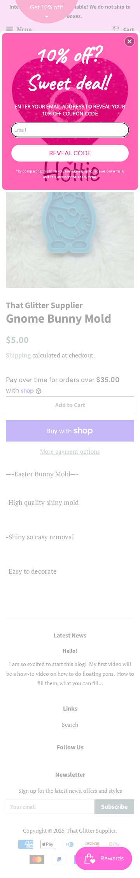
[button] (129, 41)
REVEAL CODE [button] (70, 153)
